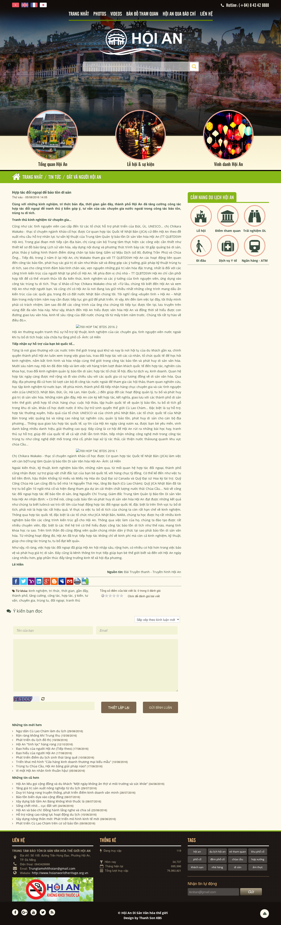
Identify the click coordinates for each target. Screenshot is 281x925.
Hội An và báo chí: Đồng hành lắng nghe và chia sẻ (53, 810)
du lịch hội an (217, 851)
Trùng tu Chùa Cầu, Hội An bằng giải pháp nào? (51, 766)
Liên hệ (206, 14)
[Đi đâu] (201, 249)
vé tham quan (237, 851)
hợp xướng (257, 859)
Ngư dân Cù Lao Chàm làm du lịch (41, 731)
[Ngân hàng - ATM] (254, 249)
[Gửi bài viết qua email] (70, 581)
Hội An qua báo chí (179, 14)
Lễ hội (201, 231)
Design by (143, 918)
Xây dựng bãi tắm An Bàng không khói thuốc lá (50, 801)
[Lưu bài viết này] (85, 581)
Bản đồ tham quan (142, 14)
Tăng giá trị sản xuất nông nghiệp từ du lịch (48, 788)
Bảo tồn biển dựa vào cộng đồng (39, 797)
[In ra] (77, 581)
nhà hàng (217, 867)
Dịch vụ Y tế (228, 260)
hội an (197, 851)
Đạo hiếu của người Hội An (35, 753)
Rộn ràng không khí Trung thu (38, 735)
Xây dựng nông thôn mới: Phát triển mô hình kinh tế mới (57, 819)
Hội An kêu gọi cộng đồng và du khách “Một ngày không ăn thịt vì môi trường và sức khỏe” (82, 784)
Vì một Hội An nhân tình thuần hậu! (42, 770)
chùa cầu (237, 859)
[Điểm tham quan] (228, 219)
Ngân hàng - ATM (255, 260)
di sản (237, 867)
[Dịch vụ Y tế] (228, 249)
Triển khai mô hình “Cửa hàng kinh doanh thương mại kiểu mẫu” (63, 762)
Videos (116, 14)
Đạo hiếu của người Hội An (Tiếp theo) (44, 748)
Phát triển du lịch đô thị (33, 740)
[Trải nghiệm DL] (255, 219)
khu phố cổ (257, 851)
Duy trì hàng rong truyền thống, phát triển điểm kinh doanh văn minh (67, 792)
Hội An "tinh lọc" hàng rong (36, 744)
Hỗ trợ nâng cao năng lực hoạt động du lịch (48, 814)
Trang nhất (79, 14)
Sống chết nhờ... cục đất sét (36, 806)
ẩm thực (258, 867)
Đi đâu (201, 260)
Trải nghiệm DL (254, 231)
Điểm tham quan (228, 231)
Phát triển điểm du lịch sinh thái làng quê (46, 757)
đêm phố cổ (217, 859)
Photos (99, 14)
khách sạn (197, 867)
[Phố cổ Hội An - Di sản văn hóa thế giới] (140, 42)
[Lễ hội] (201, 219)
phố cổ (197, 859)
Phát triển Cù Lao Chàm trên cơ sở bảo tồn (47, 823)
